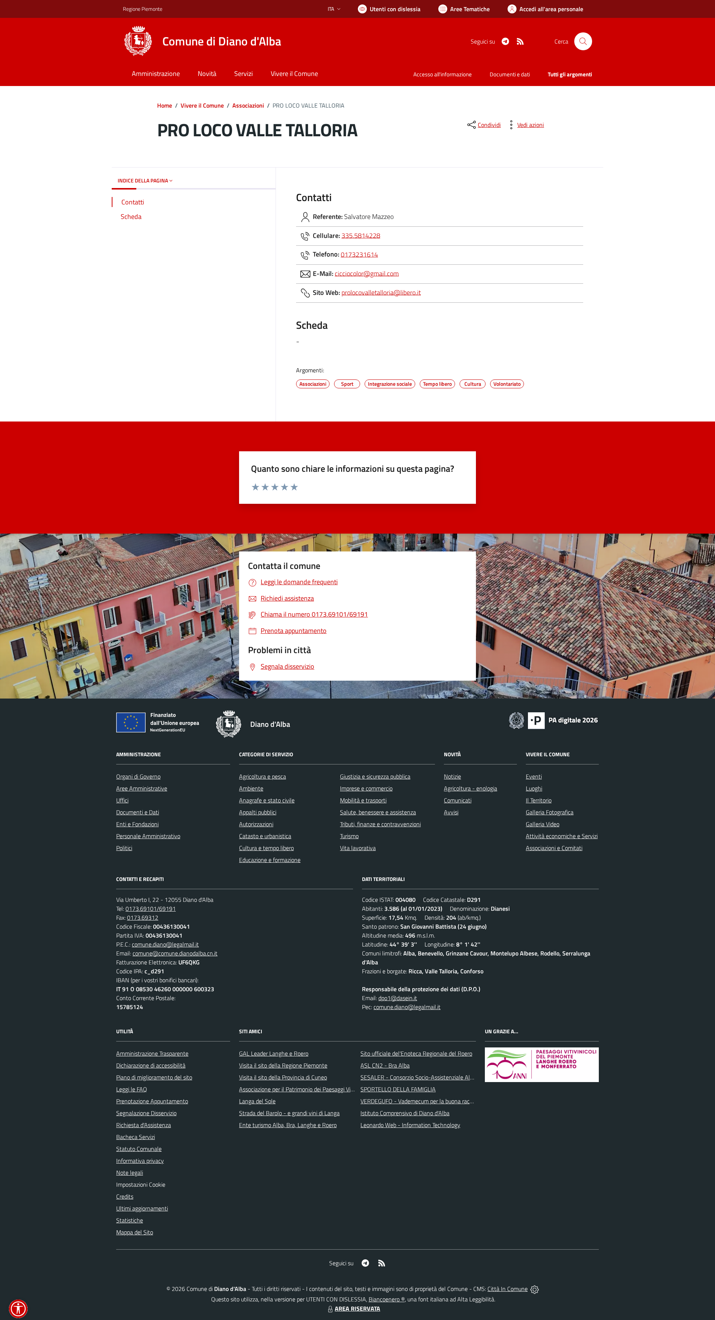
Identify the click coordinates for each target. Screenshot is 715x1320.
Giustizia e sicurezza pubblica (375, 776)
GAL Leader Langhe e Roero (273, 1053)
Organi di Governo (138, 776)
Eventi (534, 776)
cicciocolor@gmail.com (367, 273)
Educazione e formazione (270, 859)
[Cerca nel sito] (583, 41)
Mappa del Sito (134, 1232)
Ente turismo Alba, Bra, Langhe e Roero (288, 1124)
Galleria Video (542, 824)
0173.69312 (142, 917)
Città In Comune (507, 1288)
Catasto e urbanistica (265, 835)
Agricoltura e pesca (262, 776)
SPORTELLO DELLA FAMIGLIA (398, 1089)
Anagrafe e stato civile (267, 800)
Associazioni (248, 105)
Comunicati (457, 800)
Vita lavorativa (358, 847)
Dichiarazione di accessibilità (150, 1065)
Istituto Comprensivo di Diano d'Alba (404, 1113)
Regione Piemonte (142, 9)
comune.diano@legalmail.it (165, 944)
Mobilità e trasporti (363, 800)
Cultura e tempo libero (266, 847)
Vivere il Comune (202, 105)
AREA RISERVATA (357, 1308)
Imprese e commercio (366, 788)
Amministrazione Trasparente (152, 1053)
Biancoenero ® (387, 1299)
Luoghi (534, 788)
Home (164, 105)
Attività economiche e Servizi (562, 835)
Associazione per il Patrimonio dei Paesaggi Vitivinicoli (305, 1089)
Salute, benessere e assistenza (378, 812)
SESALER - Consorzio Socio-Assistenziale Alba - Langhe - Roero (440, 1077)
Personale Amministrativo (148, 835)
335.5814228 (360, 235)
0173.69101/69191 (150, 908)
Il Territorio (539, 800)
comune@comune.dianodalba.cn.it (175, 953)
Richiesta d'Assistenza (143, 1124)
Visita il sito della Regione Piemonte (283, 1065)
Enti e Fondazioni (137, 824)
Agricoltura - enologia (470, 788)
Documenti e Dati (137, 812)
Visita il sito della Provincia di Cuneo (283, 1077)
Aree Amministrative (141, 788)
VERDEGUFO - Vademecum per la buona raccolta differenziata (437, 1101)
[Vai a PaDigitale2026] (553, 719)
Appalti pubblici (257, 812)
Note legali (129, 1172)
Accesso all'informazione (442, 74)
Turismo (349, 835)
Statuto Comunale (139, 1148)
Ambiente (251, 788)
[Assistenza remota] (535, 1288)
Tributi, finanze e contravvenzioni (380, 824)
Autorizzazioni (256, 824)
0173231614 (359, 254)
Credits (124, 1196)
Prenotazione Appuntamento (152, 1101)
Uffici (122, 800)
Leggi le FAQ (131, 1089)
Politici (124, 847)
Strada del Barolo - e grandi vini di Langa (289, 1113)
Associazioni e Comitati (554, 847)
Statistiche (129, 1220)
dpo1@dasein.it (397, 997)
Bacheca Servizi (135, 1136)
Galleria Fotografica (549, 812)
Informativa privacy (140, 1160)
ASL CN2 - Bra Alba (385, 1065)
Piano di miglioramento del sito (154, 1077)
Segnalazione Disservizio (146, 1113)
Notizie (452, 776)
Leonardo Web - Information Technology (410, 1124)
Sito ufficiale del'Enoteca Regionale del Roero (416, 1053)
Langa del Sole (257, 1101)
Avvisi (451, 812)
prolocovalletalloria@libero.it (381, 292)
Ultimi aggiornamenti (142, 1208)
